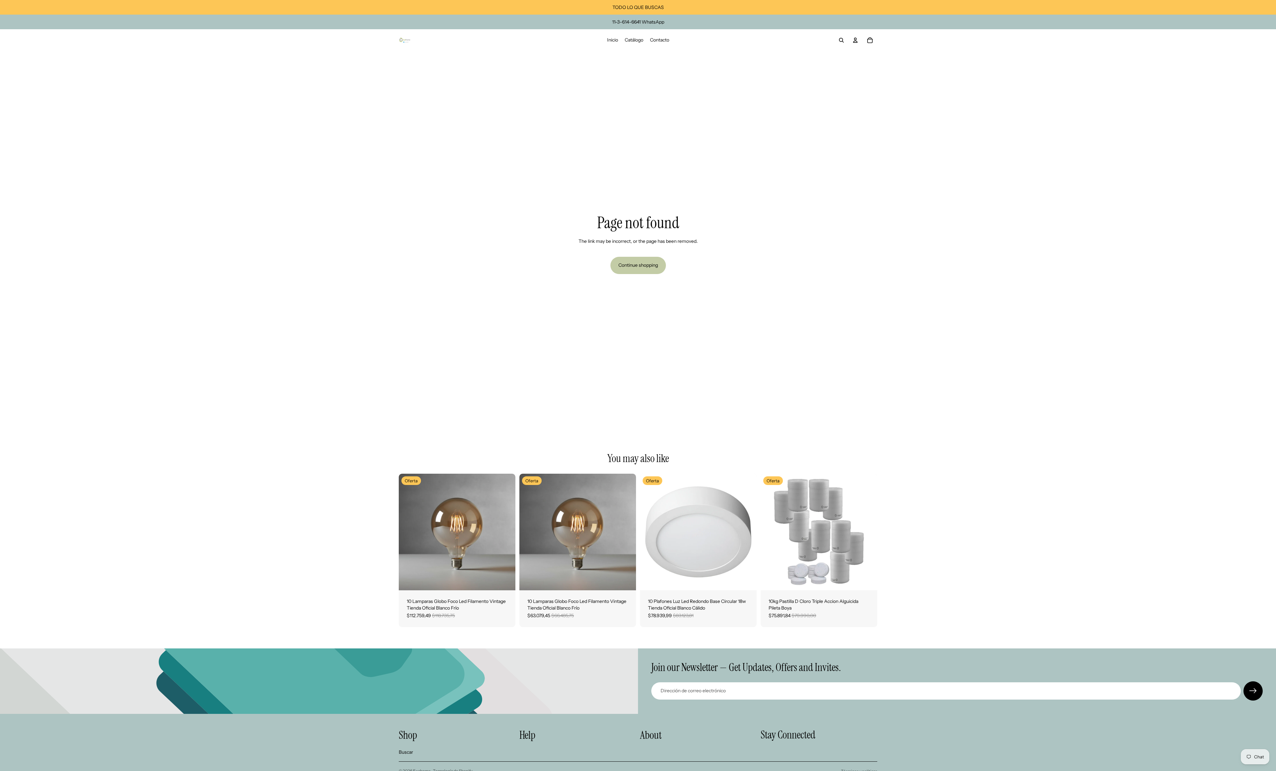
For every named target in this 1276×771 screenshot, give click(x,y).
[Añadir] (505, 580)
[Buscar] (841, 40)
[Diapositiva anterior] (409, 532)
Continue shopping (638, 265)
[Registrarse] (1253, 691)
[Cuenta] (855, 40)
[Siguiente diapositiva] (505, 532)
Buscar (406, 752)
